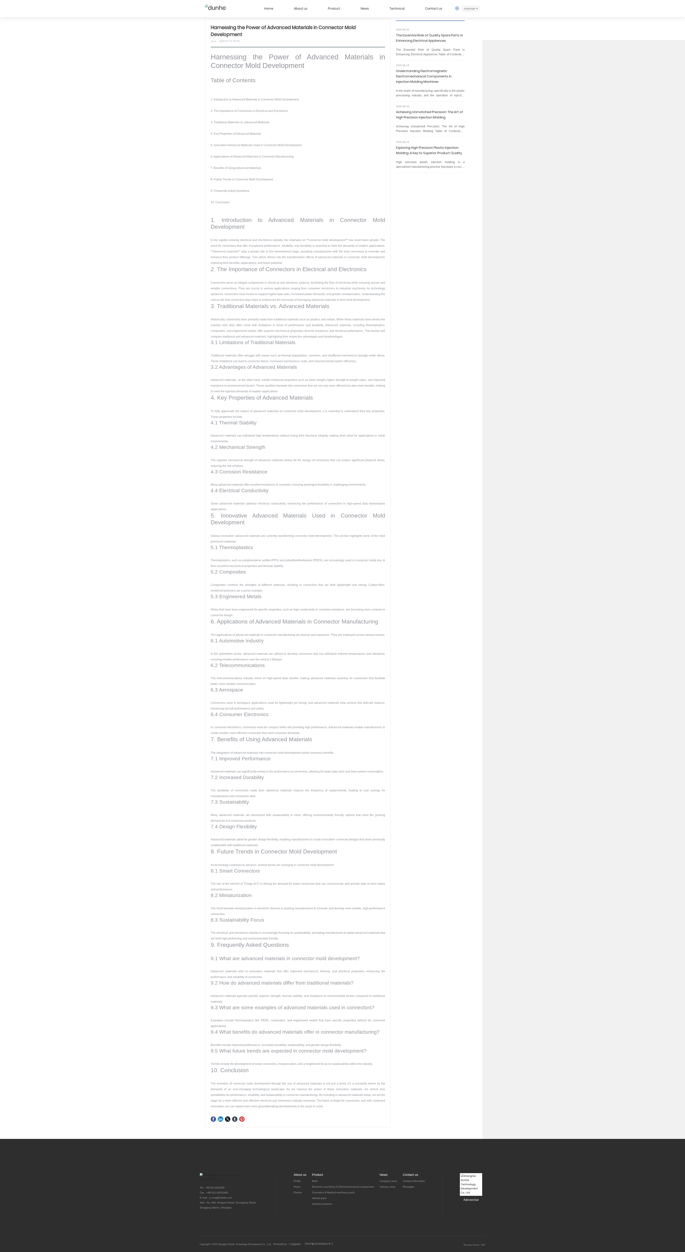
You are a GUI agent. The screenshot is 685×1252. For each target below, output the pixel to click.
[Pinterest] (242, 1119)
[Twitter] (227, 1119)
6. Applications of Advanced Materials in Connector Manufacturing (252, 156)
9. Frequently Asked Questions (230, 190)
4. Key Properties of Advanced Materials (236, 133)
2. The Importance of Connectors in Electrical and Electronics (249, 110)
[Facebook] (213, 1119)
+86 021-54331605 (217, 1192)
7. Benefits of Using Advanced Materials (236, 167)
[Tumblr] (234, 1119)
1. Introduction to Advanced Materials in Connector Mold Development (255, 99)
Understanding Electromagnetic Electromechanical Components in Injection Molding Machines (423, 76)
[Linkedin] (220, 1119)
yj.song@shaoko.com (220, 1197)
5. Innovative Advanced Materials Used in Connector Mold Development (256, 145)
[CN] (457, 8)
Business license (472, 1244)
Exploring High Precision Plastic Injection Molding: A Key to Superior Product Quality (429, 150)
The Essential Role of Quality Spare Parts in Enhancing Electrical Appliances (429, 38)
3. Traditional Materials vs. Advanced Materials (240, 122)
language (469, 8)
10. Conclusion (220, 202)
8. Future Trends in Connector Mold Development (242, 179)
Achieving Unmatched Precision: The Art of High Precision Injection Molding (429, 115)
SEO (483, 1244)
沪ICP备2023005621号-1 (319, 1243)
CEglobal (295, 1244)
